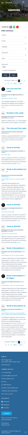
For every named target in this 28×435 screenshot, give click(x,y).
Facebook (6, 401)
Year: (3, 58)
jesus (5, 98)
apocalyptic (21, 179)
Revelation (6, 179)
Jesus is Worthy (13, 204)
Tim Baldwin (10, 231)
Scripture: (5, 52)
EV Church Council (7, 394)
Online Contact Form (7, 378)
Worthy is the (14, 113)
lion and (10, 98)
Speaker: (5, 46)
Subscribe (6, 413)
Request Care (5, 425)
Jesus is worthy (13, 147)
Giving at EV (5, 423)
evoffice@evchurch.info (10, 375)
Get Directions (5, 364)
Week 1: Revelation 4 (15, 248)
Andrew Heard (5, 133)
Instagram (6, 404)
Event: (4, 41)
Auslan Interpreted (9, 70)
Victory (11, 179)
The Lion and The (16, 128)
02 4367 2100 (7, 372)
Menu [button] (21, 2)
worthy (15, 98)
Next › (15, 83)
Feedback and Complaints (9, 390)
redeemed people (22, 314)
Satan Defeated (13, 314)
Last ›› (21, 83)
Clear (13, 75)
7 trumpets (6, 314)
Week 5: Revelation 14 (15, 306)
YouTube (6, 407)
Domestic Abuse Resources (9, 387)
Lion (14, 179)
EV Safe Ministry (6, 384)
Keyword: (5, 64)
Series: (4, 35)
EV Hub (3, 381)
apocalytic (21, 255)
